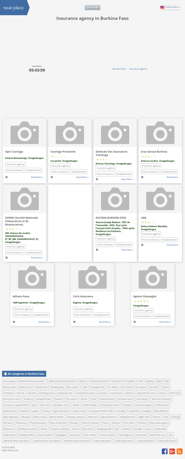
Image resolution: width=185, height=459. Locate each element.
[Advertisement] (92, 42)
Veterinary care (157, 434)
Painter (156, 416)
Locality (121, 410)
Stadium (126, 428)
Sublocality (160, 428)
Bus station (73, 387)
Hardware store (61, 404)
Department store (146, 393)
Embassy (28, 399)
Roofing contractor (28, 428)
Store (148, 428)
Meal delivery (161, 410)
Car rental (127, 387)
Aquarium (116, 381)
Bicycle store (26, 387)
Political (116, 422)
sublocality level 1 (103, 440)
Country (103, 393)
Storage (138, 428)
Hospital (127, 404)
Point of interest (14, 170)
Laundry (24, 410)
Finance (59, 399)
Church (20, 393)
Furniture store (125, 399)
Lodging (147, 410)
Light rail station (61, 410)
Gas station (142, 399)
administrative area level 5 (77, 440)
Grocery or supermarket (15, 404)
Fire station (72, 399)
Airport (83, 381)
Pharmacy (21, 422)
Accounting (9, 381)
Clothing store (46, 393)
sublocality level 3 (146, 440)
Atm (141, 381)
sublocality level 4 (167, 440)
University (141, 434)
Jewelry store (9, 410)
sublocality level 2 (125, 440)
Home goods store (109, 404)
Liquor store (79, 410)
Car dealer (113, 387)
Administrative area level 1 (31, 381)
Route (44, 428)
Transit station (107, 434)
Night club (144, 416)
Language (170, 7)
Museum (92, 416)
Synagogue (60, 434)
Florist (84, 399)
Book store (41, 387)
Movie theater (57, 416)
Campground (97, 387)
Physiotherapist (38, 422)
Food (93, 399)
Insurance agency (138, 68)
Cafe (85, 387)
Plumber (74, 422)
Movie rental (39, 416)
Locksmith (134, 410)
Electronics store (11, 399)
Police (105, 422)
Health (75, 404)
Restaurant (9, 428)
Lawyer (35, 410)
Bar (167, 381)
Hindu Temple (90, 404)
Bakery (150, 381)
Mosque (26, 416)
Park (166, 416)
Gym (34, 404)
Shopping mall (104, 428)
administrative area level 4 (47, 440)
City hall (32, 393)
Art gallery (130, 381)
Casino (165, 387)
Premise (142, 422)
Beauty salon (9, 387)
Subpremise (9, 434)
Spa (117, 428)
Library (46, 410)
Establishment (33, 170)
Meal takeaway (10, 416)
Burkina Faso (119, 68)
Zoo (171, 434)
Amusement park (99, 381)
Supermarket (45, 434)
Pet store (8, 422)
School (75, 428)
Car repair (140, 387)
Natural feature (109, 416)
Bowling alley (57, 387)
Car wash (154, 387)
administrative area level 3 (16, 440)
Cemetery (8, 393)
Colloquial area (64, 393)
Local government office (101, 410)
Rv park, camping (59, 428)
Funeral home (107, 399)
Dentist (130, 393)
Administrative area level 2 (62, 381)
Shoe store (87, 428)
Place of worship (58, 422)
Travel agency (125, 434)
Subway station (27, 434)
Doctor (162, 393)
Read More (36, 177)
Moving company (76, 416)
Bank (159, 381)
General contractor (161, 399)
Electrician (175, 393)
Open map (92, 7)
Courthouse (116, 393)
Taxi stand (75, 434)
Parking (175, 416)
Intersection (162, 404)
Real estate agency (159, 422)
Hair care (44, 404)
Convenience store (85, 393)
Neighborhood (127, 416)
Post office (128, 422)
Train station (90, 434)
